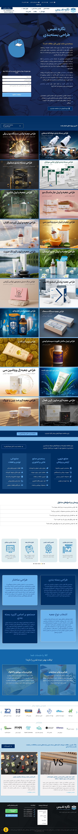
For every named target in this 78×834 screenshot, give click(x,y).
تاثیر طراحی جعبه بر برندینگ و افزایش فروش (24, 777)
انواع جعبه (44, 820)
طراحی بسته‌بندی (48, 59)
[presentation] (44, 563)
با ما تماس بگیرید (67, 84)
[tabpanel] (29, 550)
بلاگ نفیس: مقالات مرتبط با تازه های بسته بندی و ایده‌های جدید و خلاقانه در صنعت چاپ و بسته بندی (51, 746)
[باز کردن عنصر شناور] (5, 829)
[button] (1, 712)
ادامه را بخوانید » (70, 792)
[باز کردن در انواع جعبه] (22, 9)
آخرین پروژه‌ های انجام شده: (68, 126)
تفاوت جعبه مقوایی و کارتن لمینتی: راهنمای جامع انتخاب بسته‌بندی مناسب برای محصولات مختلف (61, 778)
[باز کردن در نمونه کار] (39, 12)
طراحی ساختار (46, 557)
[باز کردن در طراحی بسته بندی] (31, 9)
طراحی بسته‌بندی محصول (42, 812)
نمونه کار (44, 823)
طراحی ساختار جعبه (43, 816)
